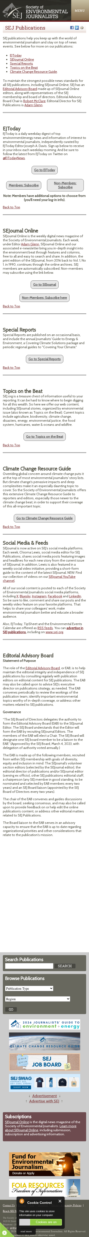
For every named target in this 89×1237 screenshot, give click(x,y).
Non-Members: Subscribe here (44, 297)
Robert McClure (34, 101)
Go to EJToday (44, 170)
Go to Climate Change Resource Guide (44, 518)
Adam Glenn (33, 105)
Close (60, 1201)
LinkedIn (75, 596)
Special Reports (21, 63)
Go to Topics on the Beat (44, 436)
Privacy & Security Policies (66, 1205)
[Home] (35, 17)
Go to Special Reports (44, 359)
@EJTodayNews (14, 158)
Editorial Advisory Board (20, 89)
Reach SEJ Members (14, 1211)
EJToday (16, 55)
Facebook (55, 596)
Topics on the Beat (24, 67)
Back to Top (11, 207)
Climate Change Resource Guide (33, 71)
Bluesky (25, 596)
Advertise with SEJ (44, 1101)
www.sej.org (54, 632)
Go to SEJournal (44, 284)
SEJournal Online (22, 59)
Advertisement (44, 1096)
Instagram (39, 596)
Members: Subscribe (24, 185)
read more (26, 1231)
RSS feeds (45, 628)
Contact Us (9, 1205)
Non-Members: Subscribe (65, 185)
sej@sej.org (15, 1227)
